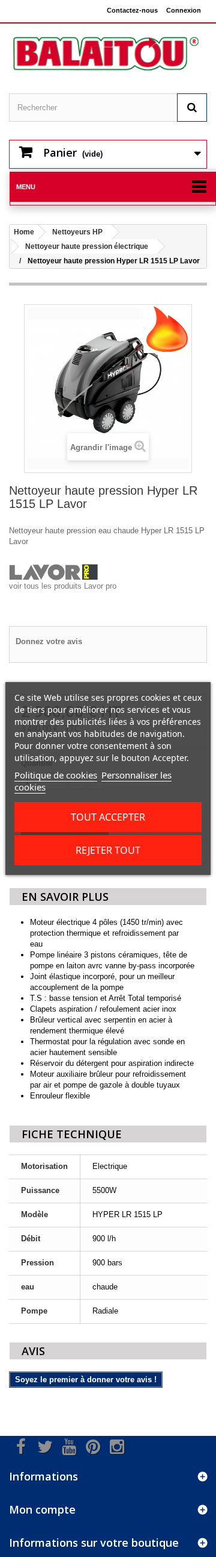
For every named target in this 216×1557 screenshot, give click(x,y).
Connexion (183, 10)
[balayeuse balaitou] (108, 54)
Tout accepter (108, 817)
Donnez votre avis (49, 641)
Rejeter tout (108, 850)
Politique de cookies (55, 775)
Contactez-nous (132, 10)
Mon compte (42, 1509)
